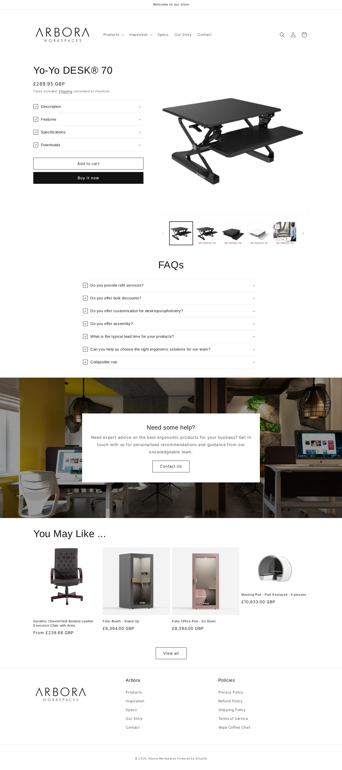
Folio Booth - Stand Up (121, 621)
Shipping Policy (232, 710)
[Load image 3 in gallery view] (233, 233)
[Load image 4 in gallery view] (258, 233)
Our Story (134, 718)
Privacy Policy (230, 692)
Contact (133, 727)
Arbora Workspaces (162, 758)
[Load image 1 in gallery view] (181, 233)
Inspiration (135, 701)
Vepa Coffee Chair (234, 727)
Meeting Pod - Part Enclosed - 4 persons (273, 594)
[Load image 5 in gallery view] (284, 233)
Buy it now (88, 178)
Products (134, 692)
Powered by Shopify (192, 758)
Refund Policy (230, 701)
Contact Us (171, 466)
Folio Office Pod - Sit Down (194, 621)
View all (171, 653)
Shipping (65, 91)
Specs (131, 710)
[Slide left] (162, 233)
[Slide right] (303, 233)
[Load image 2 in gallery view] (207, 233)
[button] (113, 34)
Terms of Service (233, 718)
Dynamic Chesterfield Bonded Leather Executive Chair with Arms (63, 623)
